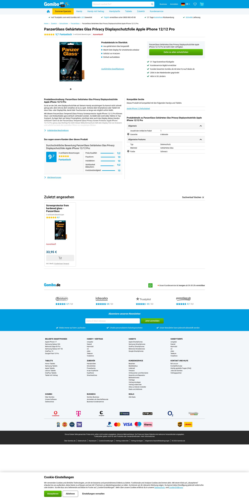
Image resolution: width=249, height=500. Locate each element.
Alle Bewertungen (54, 177)
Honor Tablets (50, 364)
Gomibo (48, 394)
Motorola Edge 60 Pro (52, 346)
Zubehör (141, 11)
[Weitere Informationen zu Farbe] (128, 151)
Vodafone (90, 356)
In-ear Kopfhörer (92, 371)
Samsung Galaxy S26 (52, 344)
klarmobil (90, 346)
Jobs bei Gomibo (176, 371)
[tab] (70, 89)
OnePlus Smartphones (136, 346)
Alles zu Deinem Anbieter (137, 387)
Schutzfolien (63, 23)
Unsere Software (51, 399)
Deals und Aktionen (135, 389)
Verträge (132, 380)
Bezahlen (132, 364)
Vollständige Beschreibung (58, 130)
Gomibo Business (93, 397)
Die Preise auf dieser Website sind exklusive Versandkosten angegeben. (159, 434)
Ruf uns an (174, 364)
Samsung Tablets (51, 366)
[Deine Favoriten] (195, 4)
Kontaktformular (176, 366)
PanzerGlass (75, 23)
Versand (131, 371)
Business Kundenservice (95, 402)
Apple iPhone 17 (51, 342)
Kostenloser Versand (61, 264)
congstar (90, 342)
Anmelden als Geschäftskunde (97, 399)
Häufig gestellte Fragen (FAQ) (181, 368)
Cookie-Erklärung (176, 487)
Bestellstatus (133, 366)
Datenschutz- (159, 487)
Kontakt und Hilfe (179, 361)
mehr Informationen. (148, 436)
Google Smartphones (136, 351)
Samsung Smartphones (137, 344)
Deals (131, 394)
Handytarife (114, 11)
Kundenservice (156, 11)
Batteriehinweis (134, 378)
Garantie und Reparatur (137, 375)
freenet (89, 344)
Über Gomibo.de (69, 441)
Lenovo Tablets (50, 371)
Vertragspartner (176, 373)
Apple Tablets (50, 368)
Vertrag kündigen (135, 382)
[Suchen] (152, 4)
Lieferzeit (132, 368)
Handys (132, 339)
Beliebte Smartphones (56, 339)
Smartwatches (92, 375)
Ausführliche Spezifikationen (112, 69)
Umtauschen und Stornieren (138, 373)
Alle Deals (132, 397)
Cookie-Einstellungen (106, 441)
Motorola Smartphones (137, 349)
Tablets (128, 11)
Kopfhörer (90, 373)
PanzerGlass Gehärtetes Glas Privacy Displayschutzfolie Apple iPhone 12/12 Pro (110, 23)
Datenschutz (49, 402)
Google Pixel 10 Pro (52, 353)
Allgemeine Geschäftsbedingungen (157, 441)
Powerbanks (91, 368)
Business (91, 394)
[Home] (48, 11)
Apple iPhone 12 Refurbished (138, 108)
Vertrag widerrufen (135, 385)
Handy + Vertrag (95, 339)
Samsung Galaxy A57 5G (54, 349)
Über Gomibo (49, 397)
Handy (79, 11)
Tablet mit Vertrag (51, 375)
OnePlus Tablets (50, 373)
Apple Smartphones (136, 342)
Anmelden (174, 4)
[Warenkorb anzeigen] (202, 4)
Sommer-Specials (63, 11)
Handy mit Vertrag (95, 11)
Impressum (93, 441)
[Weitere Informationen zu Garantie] (128, 134)
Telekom (90, 353)
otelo (88, 351)
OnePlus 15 (49, 351)
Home (46, 23)
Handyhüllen (91, 364)
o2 (88, 349)
